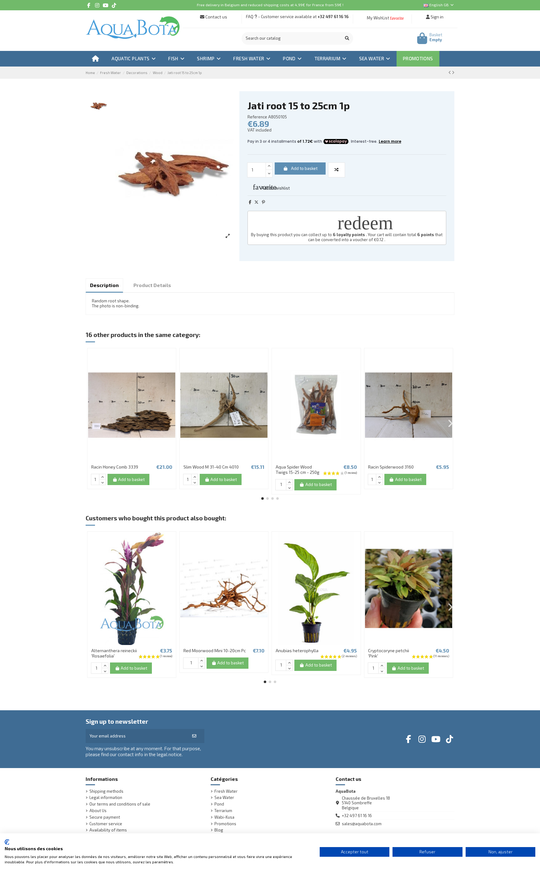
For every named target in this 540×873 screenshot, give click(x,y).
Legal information (105, 797)
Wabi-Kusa (224, 817)
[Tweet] (256, 202)
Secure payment (104, 817)
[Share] (250, 202)
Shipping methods (106, 791)
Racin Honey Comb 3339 (114, 466)
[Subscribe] (194, 736)
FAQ (249, 16)
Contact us (215, 16)
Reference (257, 117)
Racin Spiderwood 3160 (391, 466)
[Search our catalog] (347, 38)
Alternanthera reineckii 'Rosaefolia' (114, 653)
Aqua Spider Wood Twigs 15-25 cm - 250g (297, 469)
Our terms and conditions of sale (119, 804)
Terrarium (223, 810)
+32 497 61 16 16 (333, 16)
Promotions (225, 823)
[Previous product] (450, 72)
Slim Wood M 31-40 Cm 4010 (211, 466)
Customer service (105, 823)
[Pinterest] (263, 202)
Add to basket (304, 168)
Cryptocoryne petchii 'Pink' (388, 653)
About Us (98, 810)
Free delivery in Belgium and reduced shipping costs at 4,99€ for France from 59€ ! (270, 4)
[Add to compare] (336, 169)
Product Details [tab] (152, 285)
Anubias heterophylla (297, 650)
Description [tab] (104, 285)
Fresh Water (226, 791)
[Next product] (453, 72)
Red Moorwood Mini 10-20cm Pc (214, 650)
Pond (219, 804)
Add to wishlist (271, 187)
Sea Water (224, 797)
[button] (262, 498)
